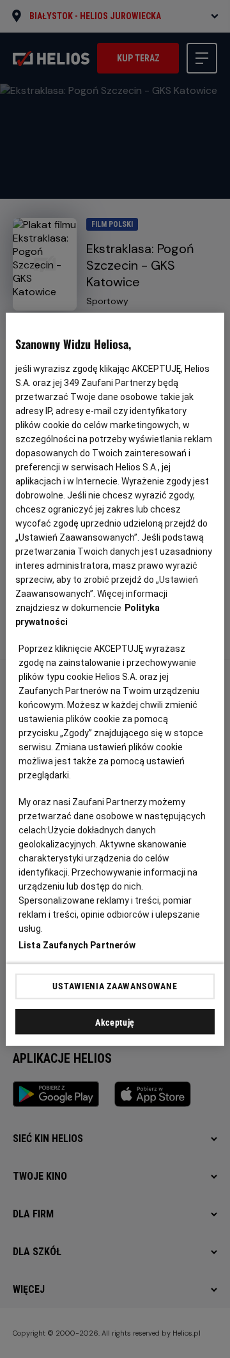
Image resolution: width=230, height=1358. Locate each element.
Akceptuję (115, 1022)
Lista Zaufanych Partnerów (77, 944)
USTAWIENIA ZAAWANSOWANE (114, 986)
